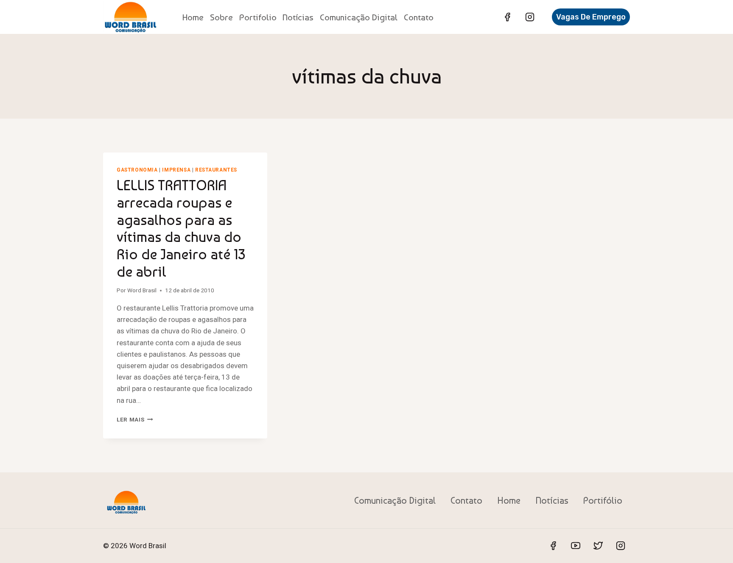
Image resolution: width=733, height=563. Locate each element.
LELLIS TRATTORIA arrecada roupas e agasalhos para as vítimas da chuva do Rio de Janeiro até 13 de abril (181, 228)
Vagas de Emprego (591, 17)
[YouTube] (575, 545)
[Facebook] (507, 17)
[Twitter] (598, 545)
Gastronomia (137, 170)
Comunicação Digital (358, 17)
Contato (419, 17)
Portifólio (602, 500)
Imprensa (176, 170)
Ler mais (135, 419)
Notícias (298, 17)
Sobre (221, 17)
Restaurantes (216, 170)
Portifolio (258, 17)
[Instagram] (529, 17)
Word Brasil (142, 290)
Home (193, 17)
